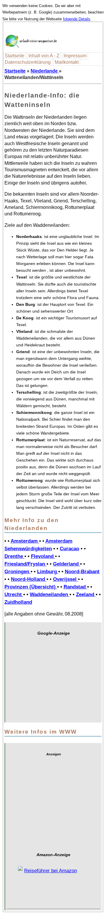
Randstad (75, 587)
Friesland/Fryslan (25, 564)
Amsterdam (25, 541)
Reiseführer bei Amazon (50, 870)
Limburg (47, 571)
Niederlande (45, 70)
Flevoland (43, 556)
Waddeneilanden (49, 594)
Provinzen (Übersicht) (30, 587)
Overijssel (65, 579)
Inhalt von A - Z (44, 55)
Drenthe (14, 556)
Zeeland (86, 594)
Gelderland (66, 564)
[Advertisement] (53, 682)
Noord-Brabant (82, 571)
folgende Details (76, 19)
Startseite (14, 55)
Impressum (75, 55)
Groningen (17, 571)
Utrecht (13, 594)
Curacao (69, 548)
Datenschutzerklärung (28, 62)
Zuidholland (18, 602)
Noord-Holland (29, 579)
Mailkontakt (67, 62)
